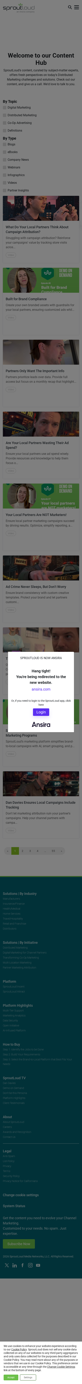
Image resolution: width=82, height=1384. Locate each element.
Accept (10, 1377)
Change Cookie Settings (61, 1366)
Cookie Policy (19, 1349)
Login (41, 712)
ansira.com (41, 689)
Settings (28, 1377)
